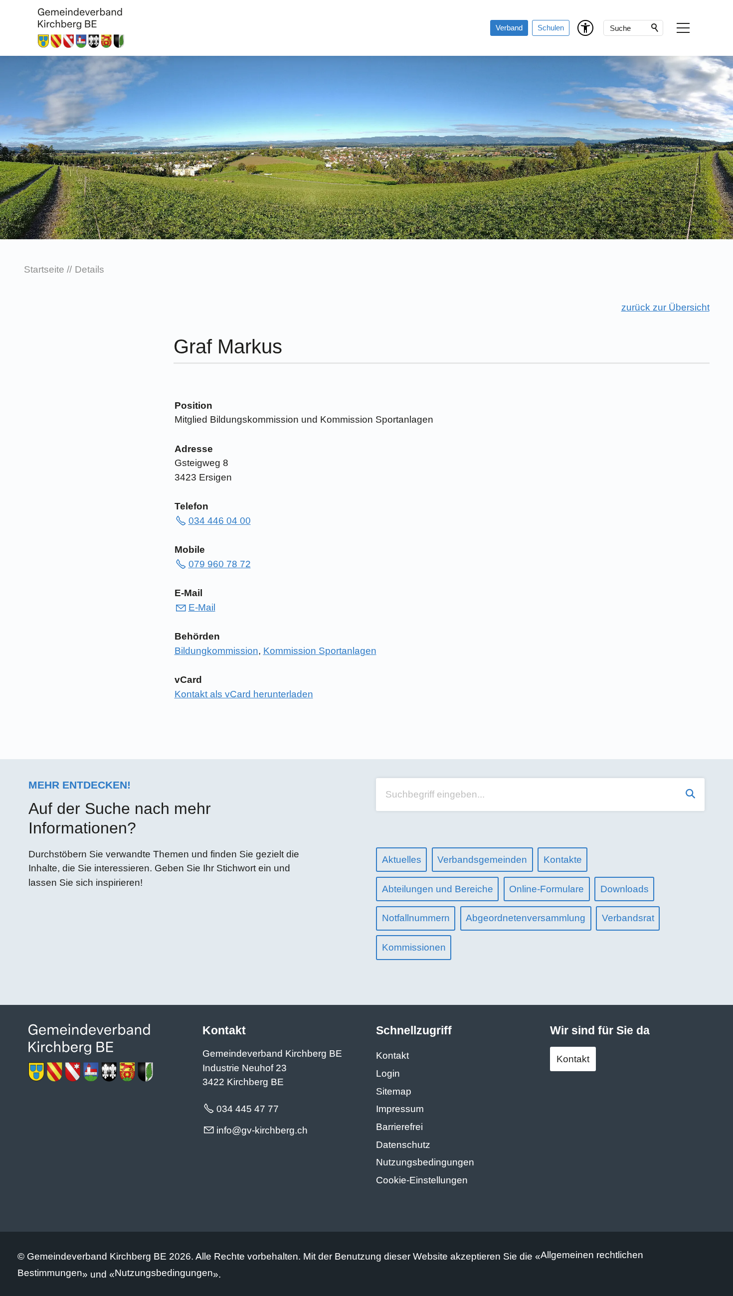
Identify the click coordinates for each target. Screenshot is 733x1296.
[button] (683, 28)
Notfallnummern (416, 918)
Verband (509, 27)
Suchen (655, 28)
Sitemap (393, 1091)
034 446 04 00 (219, 520)
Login (388, 1073)
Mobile (190, 549)
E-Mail (188, 593)
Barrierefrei (399, 1127)
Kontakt (392, 1055)
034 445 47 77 (247, 1109)
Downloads (624, 889)
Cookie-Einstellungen (422, 1180)
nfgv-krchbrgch (263, 1130)
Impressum (400, 1109)
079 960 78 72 (219, 564)
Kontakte (563, 859)
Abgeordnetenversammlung (525, 918)
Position (193, 405)
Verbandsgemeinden (482, 859)
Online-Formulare (546, 889)
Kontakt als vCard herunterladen (244, 694)
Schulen (551, 27)
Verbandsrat (628, 918)
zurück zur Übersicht (665, 307)
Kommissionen (414, 947)
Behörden (197, 636)
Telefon (191, 506)
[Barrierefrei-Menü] (585, 28)
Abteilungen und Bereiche (437, 889)
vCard (188, 679)
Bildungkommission (216, 651)
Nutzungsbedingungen (425, 1162)
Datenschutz (403, 1144)
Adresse (194, 449)
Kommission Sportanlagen (319, 651)
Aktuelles (401, 859)
